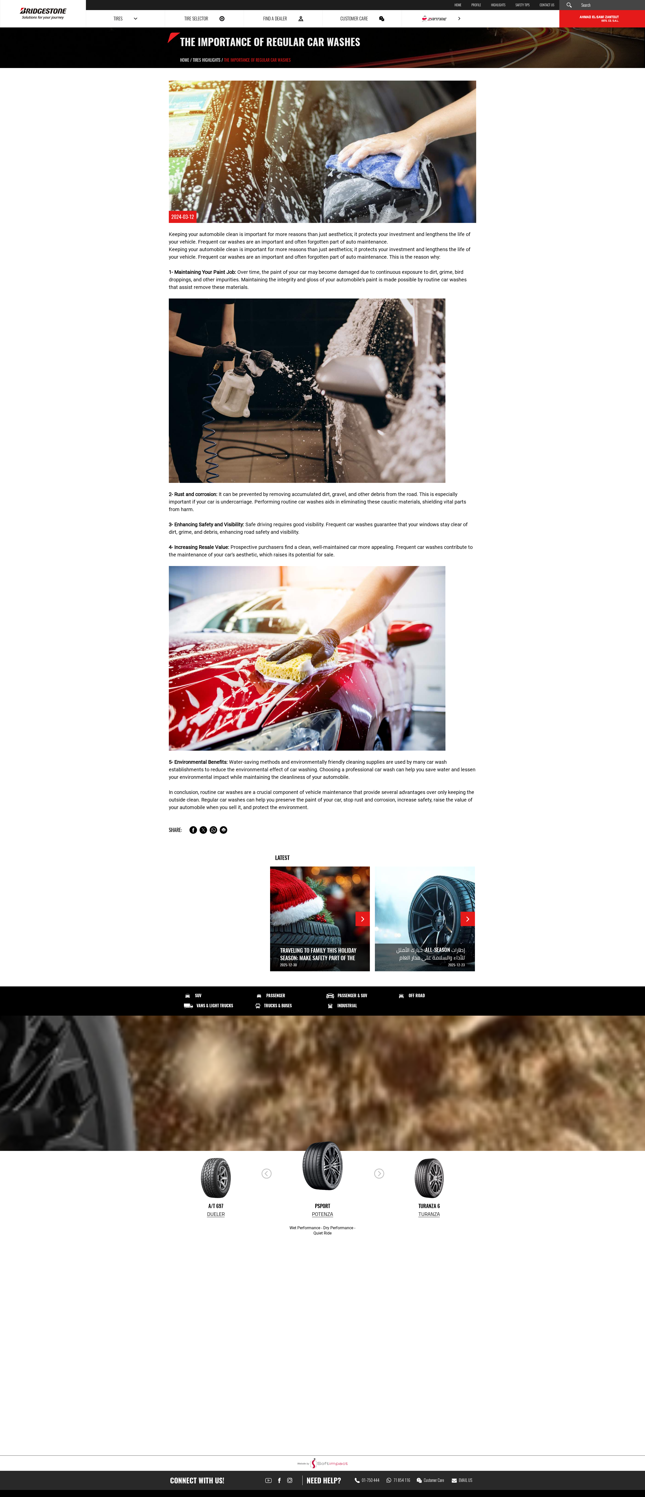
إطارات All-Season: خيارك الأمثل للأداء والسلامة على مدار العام (430, 953)
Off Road (417, 995)
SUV (198, 995)
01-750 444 (370, 1480)
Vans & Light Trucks (215, 1006)
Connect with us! (197, 1480)
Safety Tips (522, 5)
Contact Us (547, 5)
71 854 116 (402, 1480)
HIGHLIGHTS (498, 5)
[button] (379, 1174)
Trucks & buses (278, 1006)
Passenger (275, 995)
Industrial (347, 1006)
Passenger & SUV (352, 995)
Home (458, 5)
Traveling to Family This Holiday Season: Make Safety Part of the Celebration (318, 958)
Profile (476, 5)
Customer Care (434, 1480)
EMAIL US (465, 1480)
